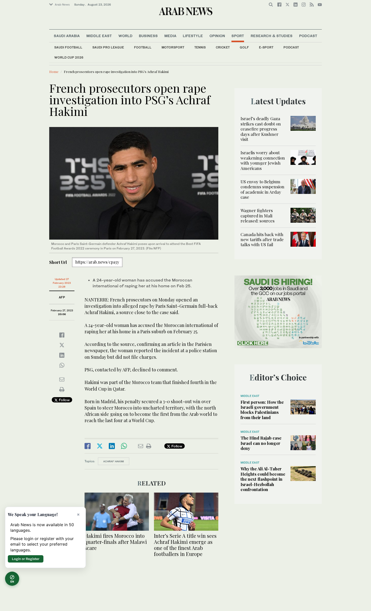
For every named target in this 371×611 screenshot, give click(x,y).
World (125, 36)
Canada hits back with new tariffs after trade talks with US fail (262, 239)
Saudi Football (68, 47)
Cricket (223, 47)
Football (142, 47)
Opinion (217, 36)
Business (148, 36)
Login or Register (25, 559)
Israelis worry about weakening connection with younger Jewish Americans (263, 160)
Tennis (200, 47)
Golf (244, 47)
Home (54, 71)
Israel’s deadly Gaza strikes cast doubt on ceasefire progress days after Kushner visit (261, 129)
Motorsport (173, 47)
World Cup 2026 (68, 57)
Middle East (99, 36)
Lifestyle (193, 36)
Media (170, 36)
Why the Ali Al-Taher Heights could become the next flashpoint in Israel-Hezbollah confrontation (263, 479)
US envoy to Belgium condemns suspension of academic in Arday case (262, 189)
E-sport (266, 47)
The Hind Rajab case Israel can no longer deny (261, 443)
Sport (237, 36)
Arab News (62, 4)
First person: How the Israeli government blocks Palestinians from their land (262, 409)
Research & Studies (272, 36)
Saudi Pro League (108, 47)
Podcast (291, 47)
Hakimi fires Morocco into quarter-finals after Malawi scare (116, 541)
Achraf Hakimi (113, 461)
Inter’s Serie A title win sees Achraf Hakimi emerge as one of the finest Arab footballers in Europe (185, 544)
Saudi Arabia (67, 36)
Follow (64, 400)
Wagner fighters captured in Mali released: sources (258, 215)
